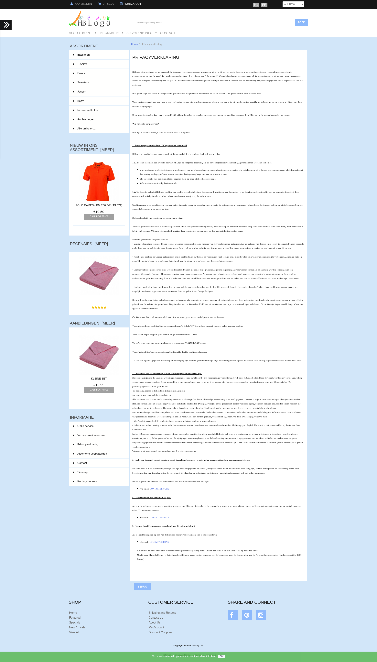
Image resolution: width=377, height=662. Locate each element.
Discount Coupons (160, 632)
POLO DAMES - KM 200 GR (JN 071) (99, 205)
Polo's (100, 73)
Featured (75, 617)
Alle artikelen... (86, 128)
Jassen (100, 91)
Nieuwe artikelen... (88, 110)
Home (134, 44)
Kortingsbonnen (87, 481)
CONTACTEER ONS (159, 489)
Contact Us (156, 617)
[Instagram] (261, 616)
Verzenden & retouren (91, 435)
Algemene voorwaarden (92, 453)
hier (213, 656)
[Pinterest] (247, 616)
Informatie (109, 33)
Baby (100, 100)
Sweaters (100, 82)
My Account (156, 627)
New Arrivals (77, 627)
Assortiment (80, 33)
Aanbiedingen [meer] (92, 323)
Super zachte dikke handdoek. (99, 299)
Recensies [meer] (89, 244)
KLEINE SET (99, 378)
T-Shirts (100, 63)
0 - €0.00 (108, 3)
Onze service (85, 426)
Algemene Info (139, 33)
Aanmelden (83, 3)
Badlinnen (100, 54)
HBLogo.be (197, 645)
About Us (155, 622)
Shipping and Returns (162, 612)
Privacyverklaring (88, 444)
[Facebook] (233, 616)
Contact (167, 33)
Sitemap (82, 472)
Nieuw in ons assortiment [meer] (92, 147)
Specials (74, 622)
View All (74, 632)
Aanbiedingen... (87, 119)
